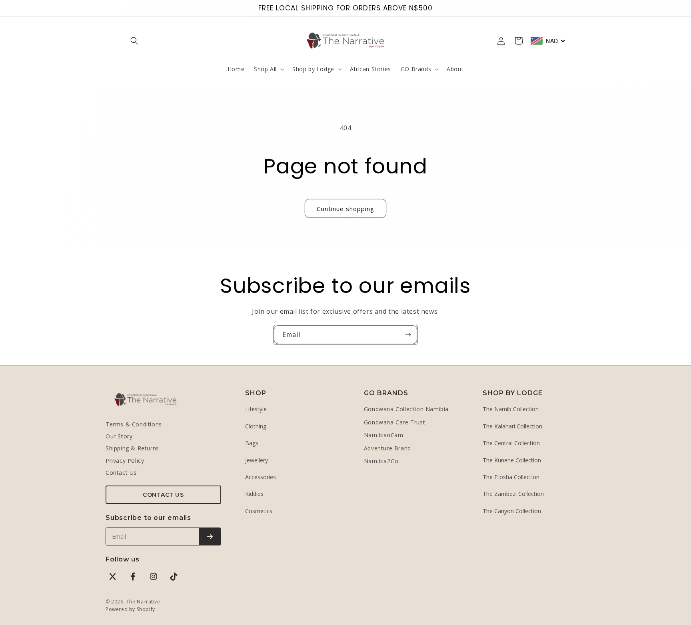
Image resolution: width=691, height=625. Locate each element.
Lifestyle (256, 409)
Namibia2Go (381, 461)
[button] (134, 41)
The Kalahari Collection (512, 426)
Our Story (119, 436)
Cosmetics (258, 511)
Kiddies (254, 494)
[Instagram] (153, 576)
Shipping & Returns (132, 448)
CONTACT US (163, 494)
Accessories (260, 477)
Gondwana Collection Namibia (406, 409)
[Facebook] (133, 576)
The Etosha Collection (511, 477)
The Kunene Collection (512, 460)
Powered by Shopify (130, 609)
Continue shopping (345, 209)
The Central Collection (511, 443)
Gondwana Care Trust (394, 422)
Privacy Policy (125, 460)
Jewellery (256, 460)
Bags (251, 443)
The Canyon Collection (512, 511)
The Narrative (143, 601)
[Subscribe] (408, 334)
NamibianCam (383, 435)
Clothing (255, 426)
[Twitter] (113, 576)
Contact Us (121, 472)
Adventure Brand (387, 448)
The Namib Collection (511, 409)
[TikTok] (174, 576)
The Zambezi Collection (513, 494)
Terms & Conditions (134, 424)
